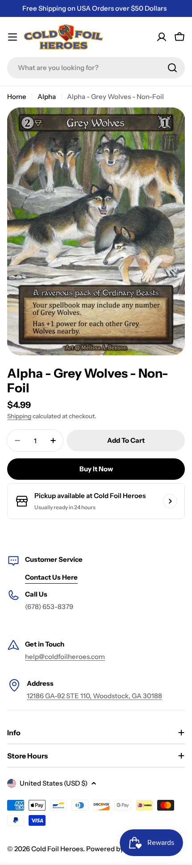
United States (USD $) (54, 783)
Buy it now (96, 469)
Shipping (19, 416)
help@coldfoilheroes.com (65, 656)
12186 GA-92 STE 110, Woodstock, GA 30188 (94, 696)
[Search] (172, 67)
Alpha (47, 96)
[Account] (161, 37)
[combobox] (96, 67)
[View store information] (170, 501)
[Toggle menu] (12, 37)
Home (16, 96)
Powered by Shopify (117, 848)
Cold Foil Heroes (57, 848)
